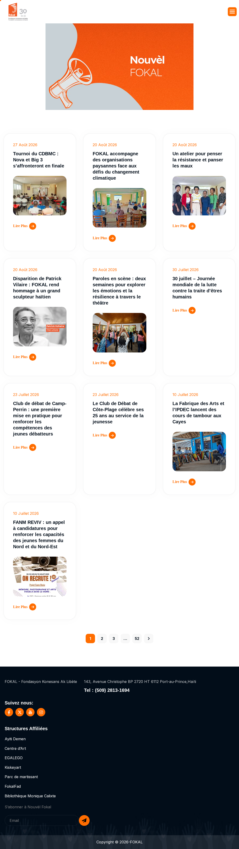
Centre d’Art (15, 748)
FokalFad (13, 786)
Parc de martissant (21, 776)
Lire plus (20, 226)
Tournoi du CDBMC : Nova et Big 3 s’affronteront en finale (38, 159)
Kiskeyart (13, 767)
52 (137, 638)
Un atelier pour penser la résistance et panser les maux (197, 159)
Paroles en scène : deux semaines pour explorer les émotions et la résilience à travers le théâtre (119, 290)
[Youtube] (30, 712)
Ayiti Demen (15, 739)
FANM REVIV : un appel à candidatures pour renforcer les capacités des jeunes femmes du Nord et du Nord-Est (39, 534)
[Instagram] (41, 712)
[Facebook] (9, 712)
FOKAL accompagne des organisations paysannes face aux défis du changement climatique (116, 166)
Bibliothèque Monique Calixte (30, 796)
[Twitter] (19, 712)
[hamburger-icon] (232, 11)
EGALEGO (14, 757)
